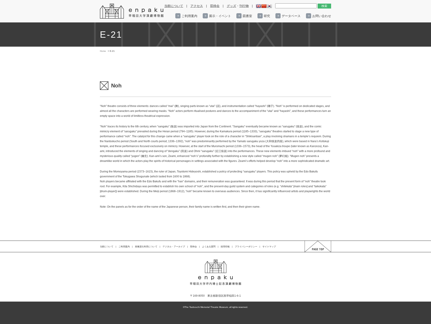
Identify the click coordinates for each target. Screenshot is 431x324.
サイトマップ (269, 246)
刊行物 (244, 6)
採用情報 (225, 246)
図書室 (247, 16)
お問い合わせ (321, 16)
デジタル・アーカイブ (174, 246)
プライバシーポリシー (246, 246)
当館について (173, 6)
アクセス (196, 6)
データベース (291, 16)
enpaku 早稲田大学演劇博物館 (132, 11)
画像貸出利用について (146, 246)
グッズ (231, 6)
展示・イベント (220, 16)
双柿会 (215, 6)
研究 (267, 16)
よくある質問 (209, 246)
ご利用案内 (189, 16)
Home (103, 51)
